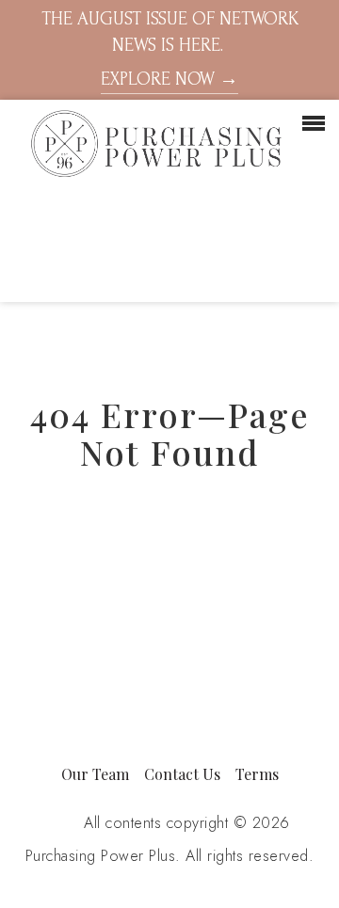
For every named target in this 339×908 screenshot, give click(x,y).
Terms (257, 774)
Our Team (95, 774)
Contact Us (182, 774)
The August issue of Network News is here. (170, 48)
